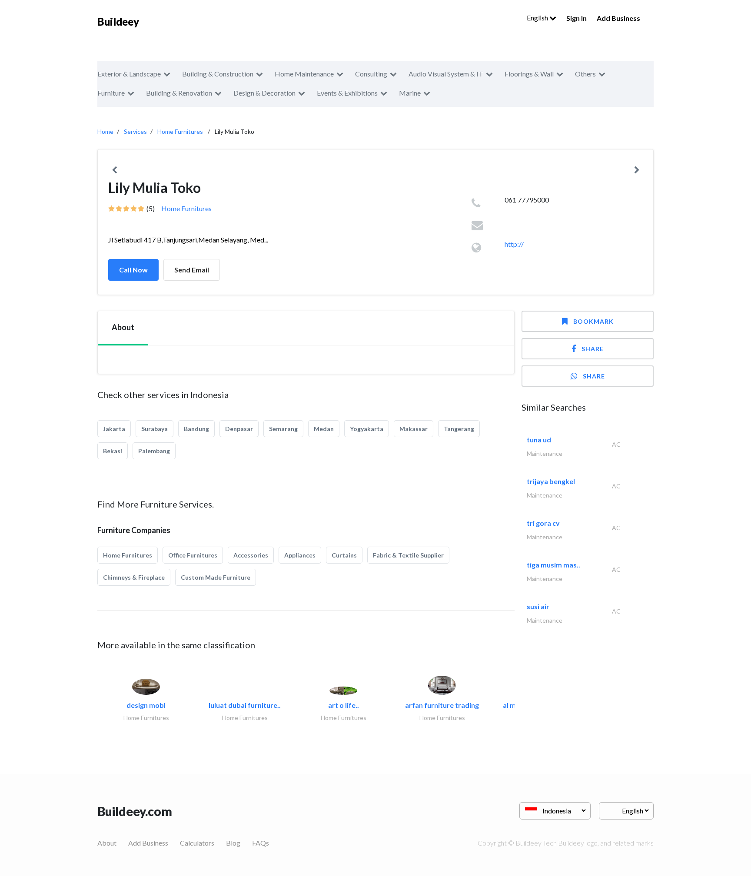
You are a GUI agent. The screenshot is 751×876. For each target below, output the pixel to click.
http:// (514, 244)
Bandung (196, 428)
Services (135, 131)
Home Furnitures (180, 131)
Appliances (300, 555)
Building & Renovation (179, 93)
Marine (410, 93)
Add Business (618, 18)
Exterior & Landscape (129, 74)
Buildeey (118, 21)
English (538, 17)
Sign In (576, 18)
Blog (233, 843)
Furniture (111, 93)
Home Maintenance (304, 74)
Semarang (283, 428)
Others (585, 74)
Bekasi (112, 451)
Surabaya (154, 428)
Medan (324, 428)
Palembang (154, 451)
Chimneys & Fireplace (134, 577)
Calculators (197, 843)
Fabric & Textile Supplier (408, 555)
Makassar (413, 428)
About (106, 843)
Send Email (191, 269)
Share (593, 348)
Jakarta (114, 428)
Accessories (250, 555)
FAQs (260, 843)
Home (105, 131)
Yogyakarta (366, 428)
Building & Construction (217, 74)
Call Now (133, 269)
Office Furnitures (192, 555)
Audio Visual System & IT (446, 74)
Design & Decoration (264, 93)
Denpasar (239, 428)
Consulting (371, 74)
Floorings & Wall (529, 74)
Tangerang (459, 428)
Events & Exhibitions (347, 93)
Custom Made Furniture (215, 577)
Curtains (344, 555)
